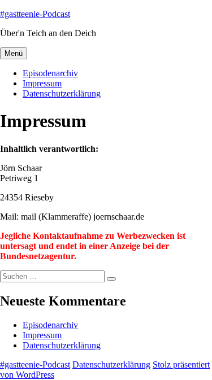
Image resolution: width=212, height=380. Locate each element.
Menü (14, 53)
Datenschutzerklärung (62, 93)
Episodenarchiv (50, 73)
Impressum (42, 83)
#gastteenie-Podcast (35, 14)
